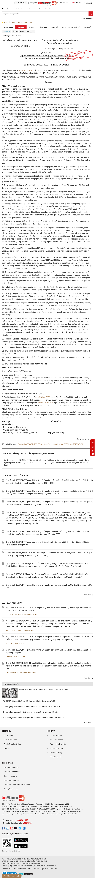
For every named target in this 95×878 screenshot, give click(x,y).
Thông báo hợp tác (11, 789)
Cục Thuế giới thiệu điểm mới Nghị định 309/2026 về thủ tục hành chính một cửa (33, 718)
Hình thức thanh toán (12, 772)
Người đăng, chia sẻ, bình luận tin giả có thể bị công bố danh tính (43, 689)
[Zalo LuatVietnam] (7, 828)
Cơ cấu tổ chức (11, 614)
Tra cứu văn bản (56, 735)
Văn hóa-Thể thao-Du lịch (27, 614)
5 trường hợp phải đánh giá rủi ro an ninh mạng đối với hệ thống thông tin (30, 712)
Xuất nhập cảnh (20, 643)
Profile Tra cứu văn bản (12, 744)
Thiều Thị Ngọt (85, 439)
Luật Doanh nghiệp (24, 869)
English (78, 2)
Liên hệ (7, 748)
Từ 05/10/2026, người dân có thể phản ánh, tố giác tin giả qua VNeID (29, 701)
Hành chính (32, 672)
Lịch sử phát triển (10, 740)
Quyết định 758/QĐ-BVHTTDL (30, 444)
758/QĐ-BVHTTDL (45, 403)
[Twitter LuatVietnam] (20, 828)
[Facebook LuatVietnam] (3, 828)
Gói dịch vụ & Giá (62, 2)
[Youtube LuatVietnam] (11, 828)
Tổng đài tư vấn (55, 757)
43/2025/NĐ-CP (25, 70)
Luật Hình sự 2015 (50, 869)
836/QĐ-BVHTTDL (43, 397)
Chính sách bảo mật (11, 780)
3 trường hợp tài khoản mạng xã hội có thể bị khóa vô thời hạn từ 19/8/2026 (31, 707)
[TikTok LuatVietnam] (15, 828)
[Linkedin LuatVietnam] (24, 828)
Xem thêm (88, 595)
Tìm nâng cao (87, 18)
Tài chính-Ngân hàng (14, 630)
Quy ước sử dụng (10, 776)
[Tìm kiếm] (91, 13)
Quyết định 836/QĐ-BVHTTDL (57, 444)
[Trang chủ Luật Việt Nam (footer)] (47, 798)
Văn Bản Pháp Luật (9, 869)
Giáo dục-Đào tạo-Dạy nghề (16, 672)
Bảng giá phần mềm (11, 767)
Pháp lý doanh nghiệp (58, 744)
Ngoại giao (10, 643)
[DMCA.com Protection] (26, 875)
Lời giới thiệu (9, 735)
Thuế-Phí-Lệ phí (28, 630)
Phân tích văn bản (56, 740)
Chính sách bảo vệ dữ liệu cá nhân (17, 784)
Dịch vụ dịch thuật (56, 748)
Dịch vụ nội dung (56, 752)
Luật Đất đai (37, 869)
